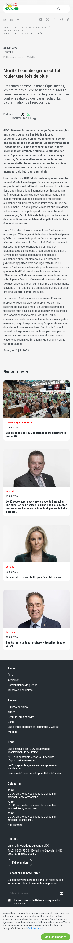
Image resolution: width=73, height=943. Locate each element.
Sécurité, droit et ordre (21, 717)
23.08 (11, 790)
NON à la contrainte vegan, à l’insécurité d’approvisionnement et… (31, 758)
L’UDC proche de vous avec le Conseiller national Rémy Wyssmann (32, 795)
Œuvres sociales (18, 707)
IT (18, 20)
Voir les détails (36, 928)
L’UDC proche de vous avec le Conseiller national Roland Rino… (32, 818)
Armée (11, 712)
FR (11, 20)
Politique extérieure (13, 57)
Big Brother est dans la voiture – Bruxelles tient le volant (35, 644)
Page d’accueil (10, 27)
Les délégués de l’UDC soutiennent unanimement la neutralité (36, 434)
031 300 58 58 (20, 850)
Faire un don (20, 862)
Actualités (26, 27)
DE (4, 20)
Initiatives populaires (20, 690)
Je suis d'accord (55, 937)
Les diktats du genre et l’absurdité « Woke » (34, 726)
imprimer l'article (22, 118)
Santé (11, 722)
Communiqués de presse (15, 30)
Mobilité (31, 57)
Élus (10, 675)
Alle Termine (15, 824)
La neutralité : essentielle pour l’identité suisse (34, 577)
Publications (42, 27)
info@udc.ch (46, 850)
